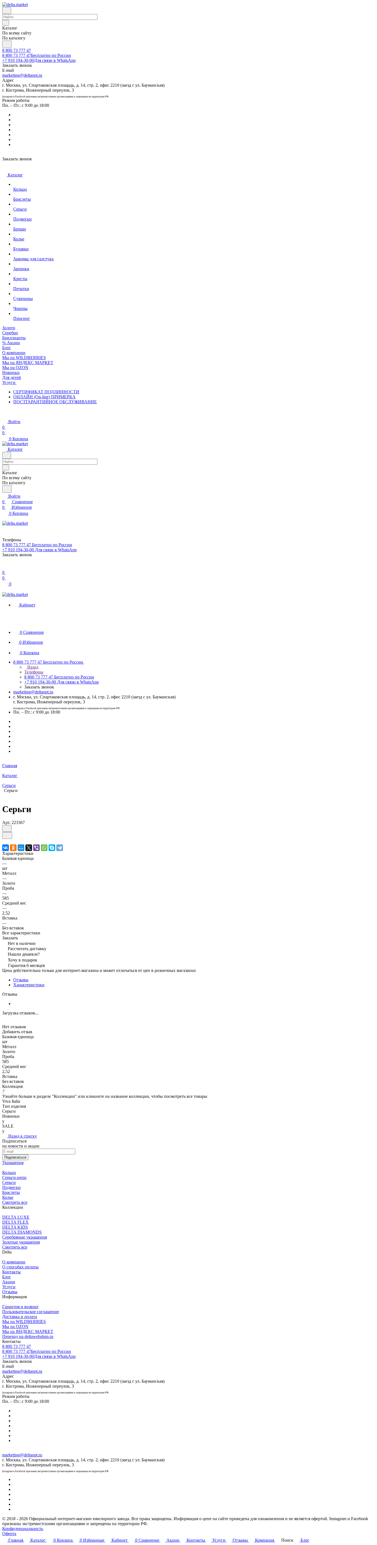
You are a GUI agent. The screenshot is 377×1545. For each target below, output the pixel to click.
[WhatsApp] (44, 847)
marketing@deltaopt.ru (22, 75)
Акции (8, 1281)
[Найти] (7, 44)
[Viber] (36, 847)
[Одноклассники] (13, 847)
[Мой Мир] (21, 847)
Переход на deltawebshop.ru (27, 1336)
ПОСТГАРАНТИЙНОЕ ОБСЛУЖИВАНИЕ (55, 401)
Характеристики (28, 984)
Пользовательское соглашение (30, 1311)
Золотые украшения (21, 1242)
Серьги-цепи (14, 1177)
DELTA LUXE (16, 1217)
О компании (13, 1262)
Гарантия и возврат (20, 1306)
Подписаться (15, 1157)
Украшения (12, 1162)
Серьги (9, 1182)
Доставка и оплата (19, 1316)
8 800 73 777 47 (16, 50)
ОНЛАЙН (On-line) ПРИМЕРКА (44, 396)
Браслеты (11, 1192)
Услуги (8, 1286)
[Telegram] (59, 847)
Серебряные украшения (24, 1237)
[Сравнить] (7, 835)
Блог (6, 1276)
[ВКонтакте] (5, 847)
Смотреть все (14, 1202)
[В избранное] (7, 828)
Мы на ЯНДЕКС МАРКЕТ (27, 1331)
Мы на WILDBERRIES (24, 1321)
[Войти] (4, 567)
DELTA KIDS (15, 1227)
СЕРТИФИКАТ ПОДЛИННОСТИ (46, 391)
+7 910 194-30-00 (39, 60)
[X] (28, 847)
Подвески (11, 1187)
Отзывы (20, 979)
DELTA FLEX (15, 1222)
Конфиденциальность (22, 1528)
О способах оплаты (20, 1267)
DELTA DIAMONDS (22, 1232)
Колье (7, 1197)
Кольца (9, 1172)
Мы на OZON (15, 1326)
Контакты (11, 1272)
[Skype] (52, 847)
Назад (32, 667)
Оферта (9, 1533)
